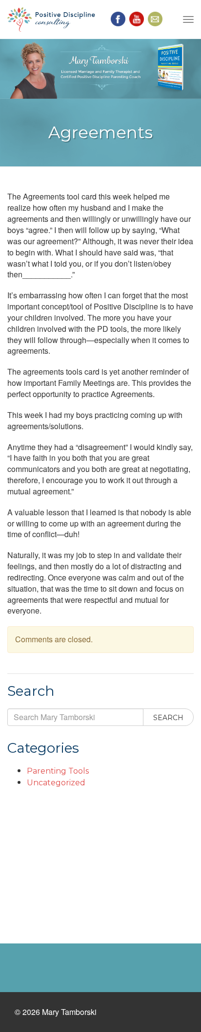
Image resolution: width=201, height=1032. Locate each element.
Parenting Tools (58, 771)
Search (168, 717)
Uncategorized (56, 782)
